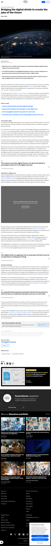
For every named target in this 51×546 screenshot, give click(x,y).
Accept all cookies (39, 536)
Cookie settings (40, 542)
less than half (31, 239)
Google (33, 283)
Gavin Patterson (5, 61)
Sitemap (25, 540)
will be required (37, 228)
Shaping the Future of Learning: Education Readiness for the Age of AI (37, 455)
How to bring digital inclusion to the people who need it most (18, 111)
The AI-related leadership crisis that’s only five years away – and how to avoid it (12, 455)
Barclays (40, 283)
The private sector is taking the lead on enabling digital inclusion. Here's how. (23, 114)
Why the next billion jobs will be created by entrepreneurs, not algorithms (13, 433)
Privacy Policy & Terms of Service (25, 538)
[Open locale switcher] (1, 542)
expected (3, 247)
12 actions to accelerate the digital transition (20, 312)
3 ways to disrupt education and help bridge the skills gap (17, 106)
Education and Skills (7, 7)
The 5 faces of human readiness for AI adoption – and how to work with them (36, 477)
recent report (4, 131)
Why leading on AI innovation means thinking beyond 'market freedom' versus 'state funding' (12, 478)
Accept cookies (25, 206)
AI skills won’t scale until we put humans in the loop (37, 433)
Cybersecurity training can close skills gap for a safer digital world (20, 109)
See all (48, 414)
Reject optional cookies (39, 539)
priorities (30, 86)
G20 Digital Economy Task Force (20, 93)
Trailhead (26, 277)
